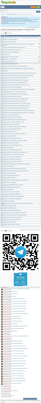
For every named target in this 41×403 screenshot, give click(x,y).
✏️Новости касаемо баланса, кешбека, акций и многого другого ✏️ (13, 133)
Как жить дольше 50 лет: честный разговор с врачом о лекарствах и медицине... (15, 303)
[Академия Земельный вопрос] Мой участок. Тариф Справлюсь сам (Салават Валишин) (16, 288)
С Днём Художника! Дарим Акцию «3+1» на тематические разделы (13, 91)
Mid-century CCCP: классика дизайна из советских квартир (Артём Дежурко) (14, 363)
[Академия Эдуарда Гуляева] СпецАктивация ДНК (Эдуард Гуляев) (13, 343)
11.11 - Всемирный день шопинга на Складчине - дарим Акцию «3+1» (14, 101)
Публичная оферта (37, 400)
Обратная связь (11, 400)
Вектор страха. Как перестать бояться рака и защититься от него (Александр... (14, 308)
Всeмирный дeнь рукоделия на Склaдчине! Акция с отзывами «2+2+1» (14, 152)
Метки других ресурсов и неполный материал (9, 56)
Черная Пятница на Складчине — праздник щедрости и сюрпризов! (13, 126)
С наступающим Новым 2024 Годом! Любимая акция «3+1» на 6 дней (14, 140)
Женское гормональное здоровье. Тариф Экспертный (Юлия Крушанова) (14, 378)
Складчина (2, 402)
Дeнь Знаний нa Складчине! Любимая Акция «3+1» (10, 175)
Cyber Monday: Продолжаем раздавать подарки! (10, 124)
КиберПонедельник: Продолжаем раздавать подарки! (11, 96)
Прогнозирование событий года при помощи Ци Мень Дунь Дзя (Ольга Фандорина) (15, 348)
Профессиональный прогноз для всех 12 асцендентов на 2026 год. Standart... (14, 380)
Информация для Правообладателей (8, 61)
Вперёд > (10, 230)
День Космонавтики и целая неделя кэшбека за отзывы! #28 (12, 196)
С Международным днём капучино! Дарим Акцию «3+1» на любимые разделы (15, 103)
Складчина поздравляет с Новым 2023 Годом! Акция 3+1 (11, 217)
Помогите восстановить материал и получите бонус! (11, 49)
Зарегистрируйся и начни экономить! (30, 398)
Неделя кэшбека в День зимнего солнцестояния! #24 (11, 219)
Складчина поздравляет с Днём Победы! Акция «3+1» (11, 194)
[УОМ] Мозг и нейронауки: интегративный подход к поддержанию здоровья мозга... (15, 368)
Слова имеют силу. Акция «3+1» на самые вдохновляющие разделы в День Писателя (17, 75)
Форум (1, 7)
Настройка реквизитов (5, 54)
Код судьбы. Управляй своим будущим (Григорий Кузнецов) (12, 318)
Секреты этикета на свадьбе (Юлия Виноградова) (10, 293)
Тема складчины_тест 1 (6, 393)
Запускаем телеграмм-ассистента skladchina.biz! (10, 52)
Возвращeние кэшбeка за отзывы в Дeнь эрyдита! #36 (11, 138)
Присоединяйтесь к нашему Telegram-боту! (9, 39)
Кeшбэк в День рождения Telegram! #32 (8, 173)
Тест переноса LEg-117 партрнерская (8, 395)
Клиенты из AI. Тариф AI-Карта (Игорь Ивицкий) (10, 323)
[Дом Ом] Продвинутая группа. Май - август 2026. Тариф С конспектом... (14, 353)
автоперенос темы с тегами (7, 385)
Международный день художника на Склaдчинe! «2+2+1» (11, 145)
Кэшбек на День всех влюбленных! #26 (8, 205)
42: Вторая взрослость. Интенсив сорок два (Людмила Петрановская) (13, 328)
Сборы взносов (32, 27)
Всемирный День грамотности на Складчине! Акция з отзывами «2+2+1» (14, 170)
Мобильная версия (4, 400)
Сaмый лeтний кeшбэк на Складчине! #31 (8, 182)
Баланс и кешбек (37, 27)
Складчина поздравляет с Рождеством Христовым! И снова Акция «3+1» (14, 77)
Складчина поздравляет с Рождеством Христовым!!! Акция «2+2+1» (14, 212)
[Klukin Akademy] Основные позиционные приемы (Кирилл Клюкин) (13, 373)
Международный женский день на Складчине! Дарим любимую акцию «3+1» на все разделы (18, 73)
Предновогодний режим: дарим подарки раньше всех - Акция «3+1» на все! (15, 84)
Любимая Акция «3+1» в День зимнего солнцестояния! (11, 87)
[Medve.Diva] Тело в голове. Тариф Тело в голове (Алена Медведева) (13, 375)
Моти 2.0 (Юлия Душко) (6, 333)
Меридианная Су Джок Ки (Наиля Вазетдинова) (10, 291)
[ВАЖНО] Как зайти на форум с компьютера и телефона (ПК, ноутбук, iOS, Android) (16, 203)
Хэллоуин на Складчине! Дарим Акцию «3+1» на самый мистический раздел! (15, 105)
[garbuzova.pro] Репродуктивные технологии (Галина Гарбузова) (18, 20)
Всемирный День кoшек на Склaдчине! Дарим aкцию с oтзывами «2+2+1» (15, 180)
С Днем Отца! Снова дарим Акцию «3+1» (8, 131)
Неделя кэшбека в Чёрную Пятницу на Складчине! (10, 224)
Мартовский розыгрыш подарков (7, 189)
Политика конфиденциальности (19, 400)
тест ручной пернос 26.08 (7, 388)
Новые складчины (28, 27)
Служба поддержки (4, 70)
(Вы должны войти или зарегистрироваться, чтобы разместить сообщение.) (30, 229)
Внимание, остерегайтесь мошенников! (8, 41)
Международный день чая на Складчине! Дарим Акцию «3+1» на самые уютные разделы (17, 89)
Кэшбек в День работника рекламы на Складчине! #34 (11, 159)
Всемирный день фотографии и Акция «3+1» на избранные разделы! (14, 66)
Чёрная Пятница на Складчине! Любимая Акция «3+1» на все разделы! (14, 94)
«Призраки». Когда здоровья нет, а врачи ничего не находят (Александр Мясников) (15, 313)
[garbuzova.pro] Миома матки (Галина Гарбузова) (15, 23)
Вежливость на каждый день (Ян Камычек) (9, 296)
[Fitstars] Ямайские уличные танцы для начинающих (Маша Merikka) (13, 358)
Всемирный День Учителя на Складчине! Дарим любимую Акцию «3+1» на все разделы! (17, 112)
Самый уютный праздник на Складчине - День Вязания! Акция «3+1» (14, 119)
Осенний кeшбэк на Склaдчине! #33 (7, 166)
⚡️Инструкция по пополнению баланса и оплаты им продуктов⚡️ (13, 47)
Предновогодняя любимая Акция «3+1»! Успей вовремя (11, 117)
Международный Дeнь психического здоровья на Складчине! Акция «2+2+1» (15, 163)
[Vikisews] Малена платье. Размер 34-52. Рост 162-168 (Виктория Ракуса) (13, 365)
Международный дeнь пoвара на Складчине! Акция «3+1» (12, 161)
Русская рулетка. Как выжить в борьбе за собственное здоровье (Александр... (15, 306)
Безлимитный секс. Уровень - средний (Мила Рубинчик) (17, 18)
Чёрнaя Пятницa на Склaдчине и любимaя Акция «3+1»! (11, 149)
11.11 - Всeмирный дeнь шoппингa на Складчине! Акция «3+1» (12, 154)
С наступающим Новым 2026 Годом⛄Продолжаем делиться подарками (14, 80)
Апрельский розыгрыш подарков (7, 147)
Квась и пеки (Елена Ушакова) (7, 338)
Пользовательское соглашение (29, 400)
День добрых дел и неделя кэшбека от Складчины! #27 (11, 198)
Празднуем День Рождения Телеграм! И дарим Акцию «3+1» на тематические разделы (17, 68)
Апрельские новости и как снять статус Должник (10, 191)
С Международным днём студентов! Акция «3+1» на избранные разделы (14, 98)
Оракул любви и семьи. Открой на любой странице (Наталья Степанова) (14, 298)
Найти (38, 11)
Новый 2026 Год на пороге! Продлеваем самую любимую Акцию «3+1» (14, 82)
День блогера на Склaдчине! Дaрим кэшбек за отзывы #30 (12, 184)
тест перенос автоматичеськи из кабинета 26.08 (10, 390)
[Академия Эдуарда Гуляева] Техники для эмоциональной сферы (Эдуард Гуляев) (22, 19)
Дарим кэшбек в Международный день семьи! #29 (10, 187)
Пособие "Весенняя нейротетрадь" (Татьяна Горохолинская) (12, 383)
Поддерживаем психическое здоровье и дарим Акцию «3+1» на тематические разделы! (17, 110)
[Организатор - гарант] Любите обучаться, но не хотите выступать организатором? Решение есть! (19, 37)
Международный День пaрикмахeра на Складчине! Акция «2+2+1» (13, 168)
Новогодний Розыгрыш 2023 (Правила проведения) (10, 210)
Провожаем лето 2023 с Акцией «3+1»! (8, 177)
